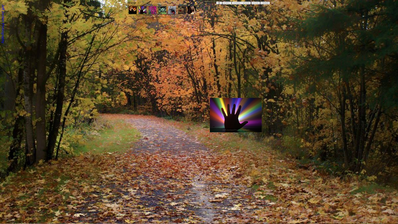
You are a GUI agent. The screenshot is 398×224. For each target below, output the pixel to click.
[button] (217, 3)
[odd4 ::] (162, 10)
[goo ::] (152, 10)
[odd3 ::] (172, 10)
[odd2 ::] (182, 10)
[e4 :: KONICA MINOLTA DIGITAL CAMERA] (142, 10)
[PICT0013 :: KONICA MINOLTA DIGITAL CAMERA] (133, 10)
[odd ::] (192, 10)
